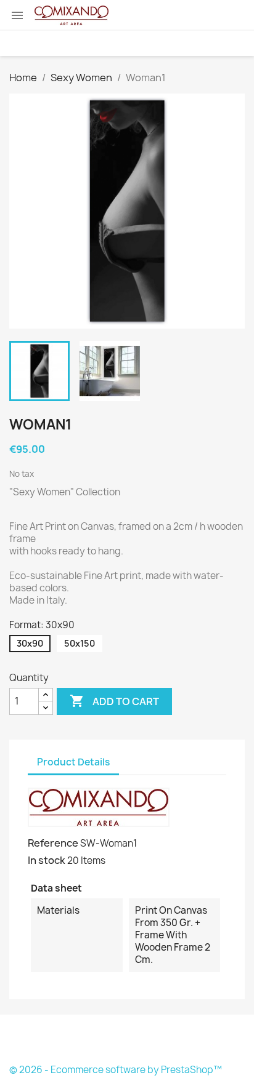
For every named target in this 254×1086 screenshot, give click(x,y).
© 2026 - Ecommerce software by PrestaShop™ (115, 1069)
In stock (46, 860)
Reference (53, 843)
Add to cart (114, 700)
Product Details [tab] (73, 762)
